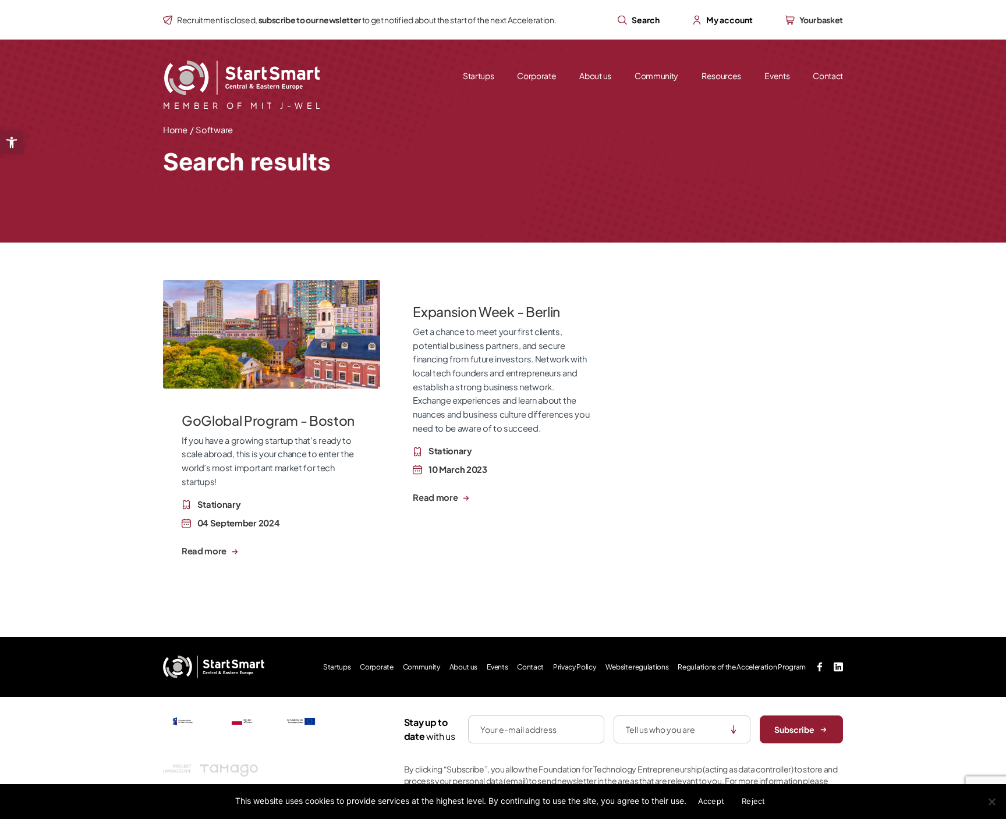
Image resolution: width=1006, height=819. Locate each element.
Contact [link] (828, 75)
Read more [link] (205, 551)
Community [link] (656, 75)
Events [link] (776, 75)
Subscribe (794, 729)
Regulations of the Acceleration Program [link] (742, 667)
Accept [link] (711, 801)
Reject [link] (754, 801)
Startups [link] (478, 75)
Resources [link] (721, 75)
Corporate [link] (536, 75)
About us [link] (595, 75)
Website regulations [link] (637, 667)
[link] (11, 142)
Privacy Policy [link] (574, 667)
